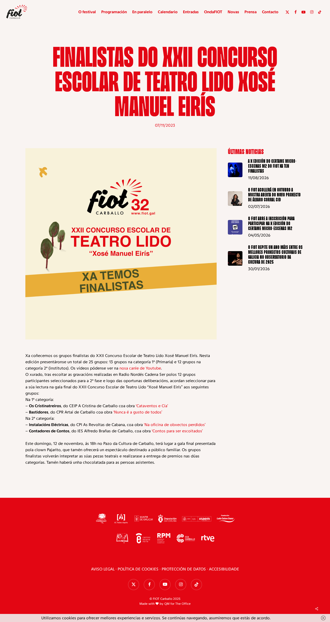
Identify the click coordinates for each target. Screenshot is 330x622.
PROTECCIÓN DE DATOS (184, 569)
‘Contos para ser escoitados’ (177, 430)
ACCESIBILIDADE (224, 569)
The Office (183, 604)
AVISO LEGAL (102, 569)
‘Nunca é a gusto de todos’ (137, 412)
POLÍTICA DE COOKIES (138, 569)
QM (166, 604)
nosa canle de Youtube (140, 368)
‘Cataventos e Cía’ (152, 405)
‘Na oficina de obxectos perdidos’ (174, 424)
